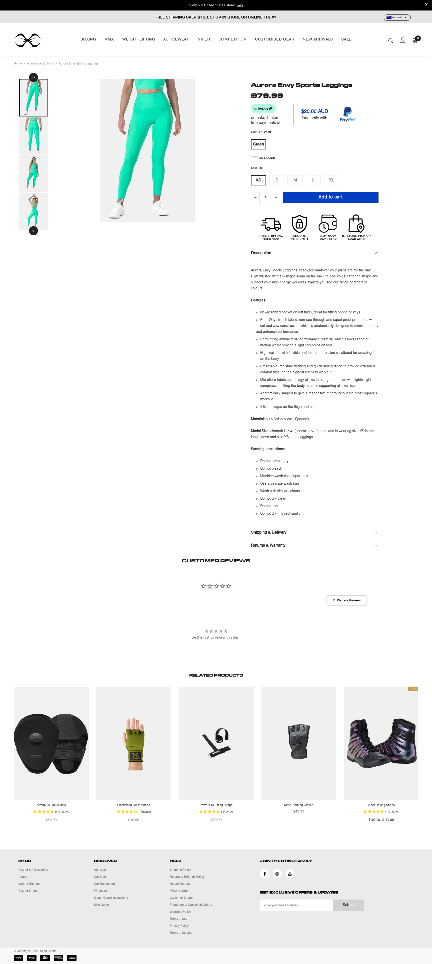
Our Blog (100, 877)
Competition (232, 39)
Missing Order (179, 891)
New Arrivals (318, 39)
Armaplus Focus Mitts (51, 805)
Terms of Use (179, 919)
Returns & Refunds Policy (187, 877)
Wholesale (101, 891)
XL (331, 180)
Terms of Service (181, 933)
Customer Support (182, 898)
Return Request (180, 884)
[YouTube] (290, 873)
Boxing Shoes (28, 891)
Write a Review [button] (349, 600)
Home (18, 63)
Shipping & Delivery (268, 533)
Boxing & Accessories (33, 870)
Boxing (88, 39)
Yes (240, 5)
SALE (346, 39)
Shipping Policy (180, 870)
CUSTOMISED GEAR (274, 39)
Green (258, 144)
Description (261, 253)
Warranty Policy (180, 912)
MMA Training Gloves (298, 805)
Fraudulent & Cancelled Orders (191, 905)
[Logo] (43, 40)
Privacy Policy (179, 926)
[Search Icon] (390, 40)
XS (258, 180)
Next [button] (33, 230)
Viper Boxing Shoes (381, 805)
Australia (397, 17)
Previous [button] (33, 77)
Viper (204, 39)
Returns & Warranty (268, 546)
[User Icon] (403, 40)
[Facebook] (264, 873)
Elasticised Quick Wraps (133, 805)
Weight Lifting (138, 39)
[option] (147, 150)
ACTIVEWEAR (176, 39)
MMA (109, 39)
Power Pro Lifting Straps (216, 805)
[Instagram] (277, 873)
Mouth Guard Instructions (111, 898)
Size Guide (101, 905)
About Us (100, 870)
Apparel (23, 877)
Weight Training (29, 884)
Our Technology (105, 884)
